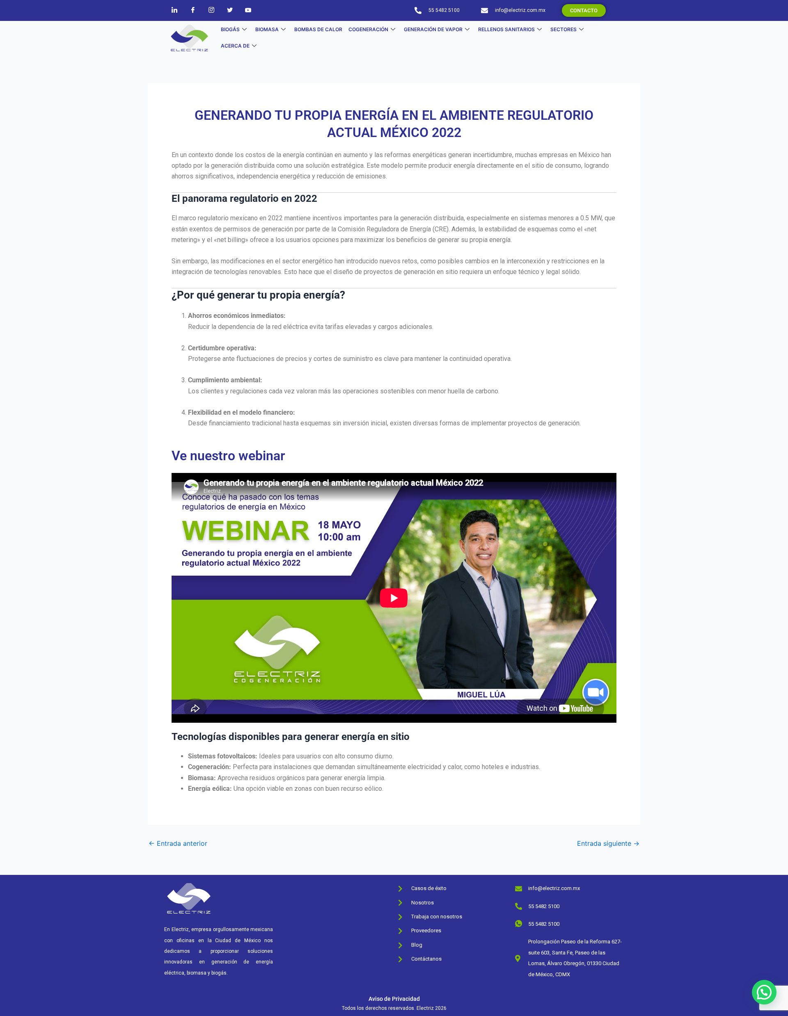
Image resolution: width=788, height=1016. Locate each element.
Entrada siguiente (608, 843)
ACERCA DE (235, 46)
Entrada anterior (178, 843)
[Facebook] (193, 10)
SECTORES (563, 29)
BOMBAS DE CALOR (318, 29)
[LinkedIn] (174, 10)
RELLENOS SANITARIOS (506, 29)
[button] (764, 992)
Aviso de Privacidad (394, 998)
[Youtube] (248, 10)
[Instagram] (211, 10)
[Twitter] (230, 10)
